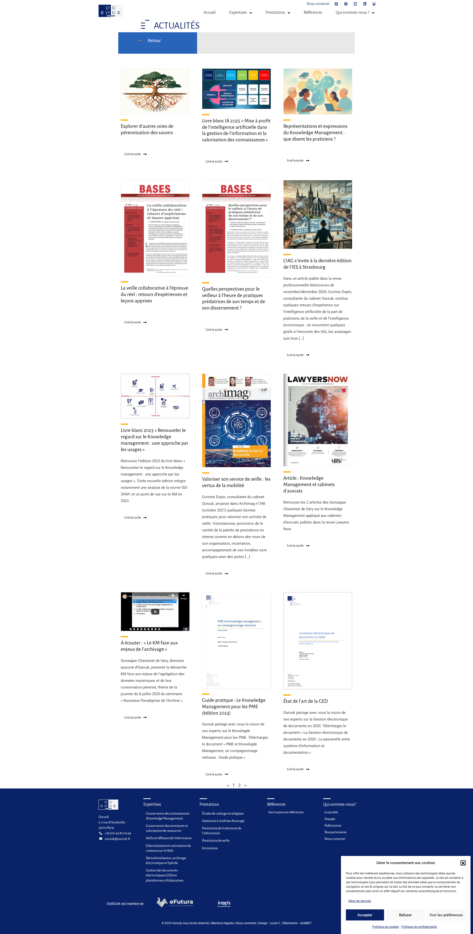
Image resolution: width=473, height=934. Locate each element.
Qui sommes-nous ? (352, 12)
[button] (463, 863)
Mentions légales (222, 923)
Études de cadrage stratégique (223, 813)
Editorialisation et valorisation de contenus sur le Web (168, 848)
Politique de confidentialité (419, 927)
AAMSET (306, 923)
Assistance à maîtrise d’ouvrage (223, 821)
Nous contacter (246, 923)
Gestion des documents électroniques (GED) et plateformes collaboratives (164, 875)
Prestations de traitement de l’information (221, 830)
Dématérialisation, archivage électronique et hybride (166, 860)
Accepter (364, 915)
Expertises (238, 12)
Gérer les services (359, 901)
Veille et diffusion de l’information (169, 838)
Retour (154, 40)
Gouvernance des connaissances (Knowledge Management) (167, 816)
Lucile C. (275, 923)
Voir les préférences (446, 915)
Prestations (275, 12)
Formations (210, 848)
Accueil (209, 12)
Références (313, 12)
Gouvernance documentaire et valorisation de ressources (167, 828)
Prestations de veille (216, 840)
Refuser (405, 915)
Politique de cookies (385, 927)
